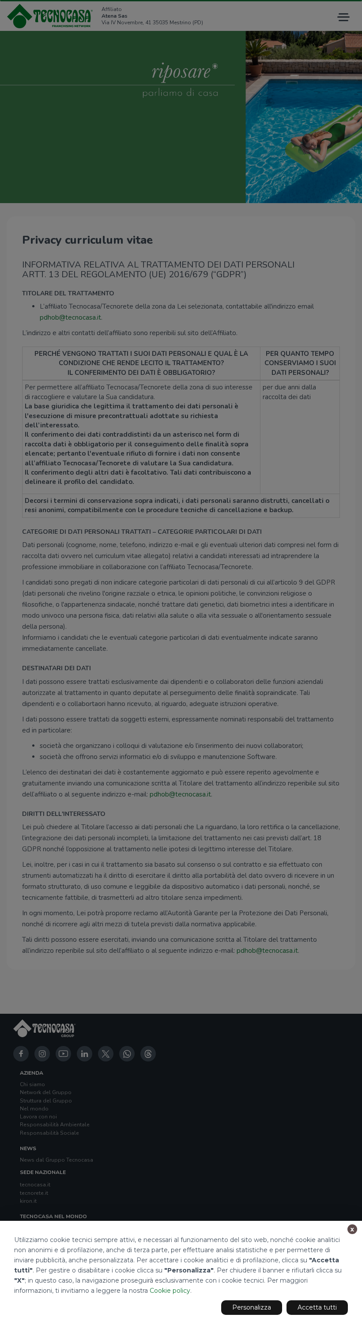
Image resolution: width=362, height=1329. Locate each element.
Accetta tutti (317, 1307)
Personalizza (251, 1307)
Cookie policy (170, 1291)
